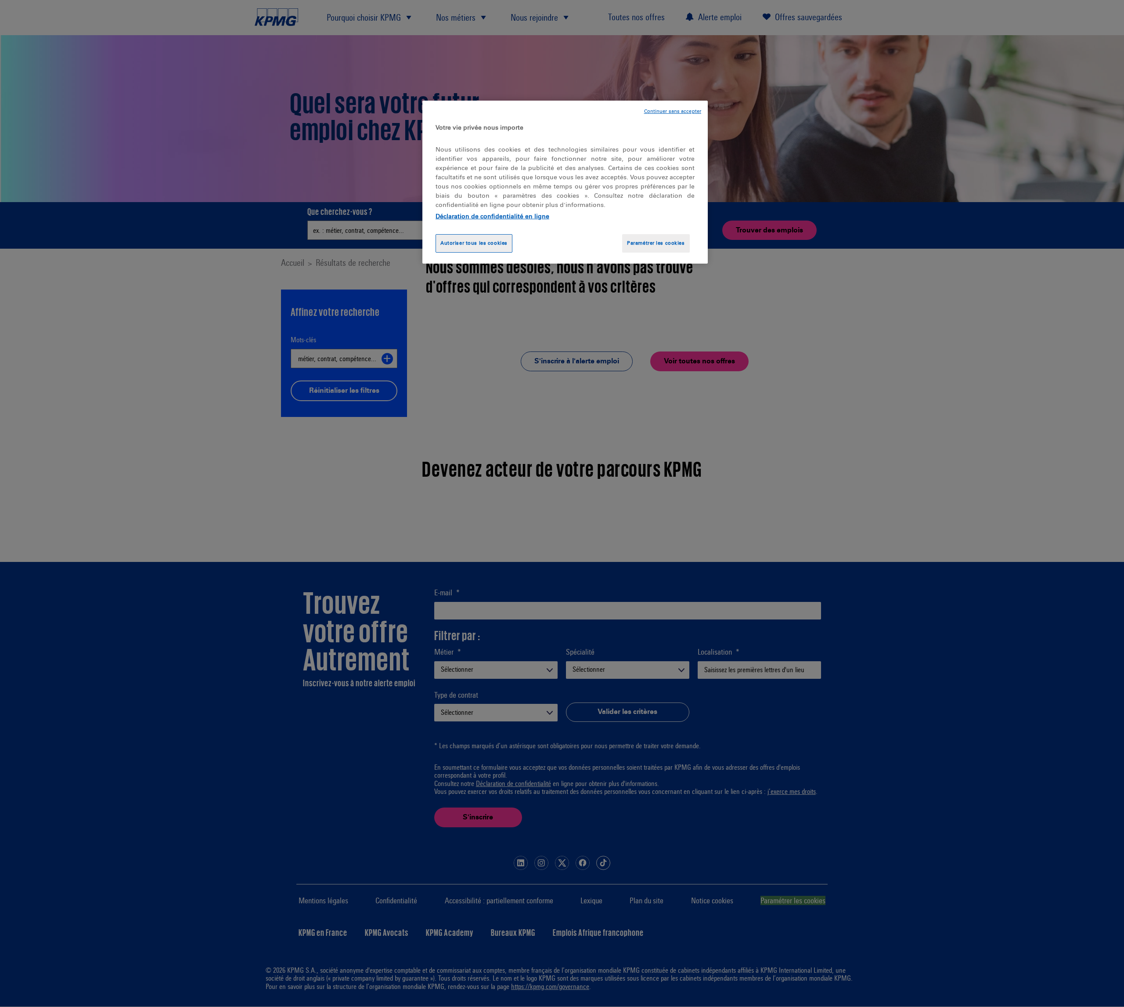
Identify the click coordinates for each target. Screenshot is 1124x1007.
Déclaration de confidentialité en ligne (492, 216)
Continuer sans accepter (672, 111)
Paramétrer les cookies (656, 243)
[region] (565, 182)
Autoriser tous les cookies (474, 243)
